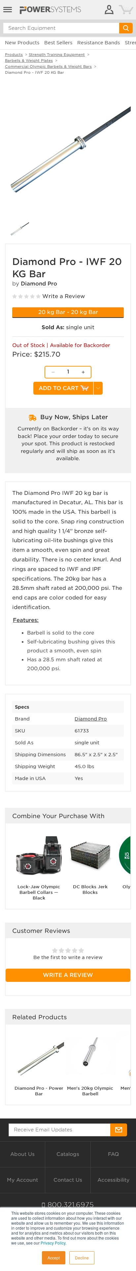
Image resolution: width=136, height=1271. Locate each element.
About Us (22, 1154)
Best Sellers (58, 42)
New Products (22, 42)
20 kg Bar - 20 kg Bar (68, 312)
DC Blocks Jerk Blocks (90, 889)
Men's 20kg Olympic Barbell (90, 1091)
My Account (22, 1180)
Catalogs (67, 1154)
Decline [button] (82, 1257)
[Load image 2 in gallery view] (19, 229)
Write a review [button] (68, 975)
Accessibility (113, 1180)
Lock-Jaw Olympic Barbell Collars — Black (38, 892)
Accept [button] (54, 1257)
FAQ (113, 1154)
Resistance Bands (98, 42)
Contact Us (67, 1180)
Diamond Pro (39, 284)
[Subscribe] (118, 1129)
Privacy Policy (53, 1243)
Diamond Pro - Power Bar (39, 1091)
